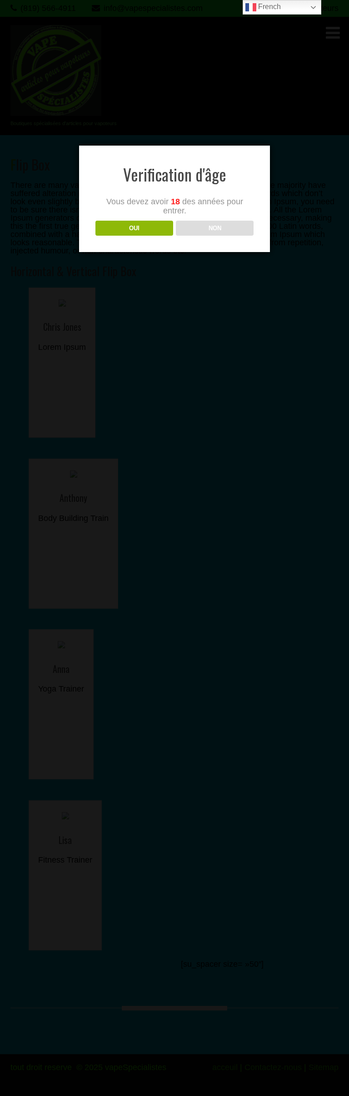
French (268, 6)
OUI (134, 228)
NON (215, 228)
